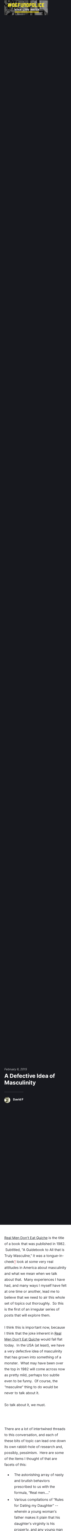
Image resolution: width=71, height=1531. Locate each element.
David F (18, 1099)
